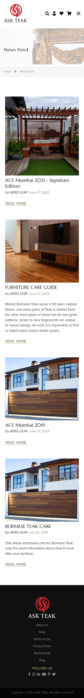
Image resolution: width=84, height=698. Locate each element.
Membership (42, 653)
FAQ (42, 632)
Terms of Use (42, 639)
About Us (42, 625)
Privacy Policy (42, 646)
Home (7, 71)
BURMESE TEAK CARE (28, 526)
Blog (42, 660)
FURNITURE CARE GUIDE (31, 287)
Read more (16, 203)
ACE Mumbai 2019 (25, 425)
